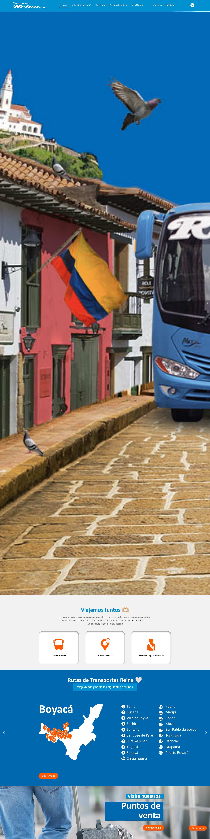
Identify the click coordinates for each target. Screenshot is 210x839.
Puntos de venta (118, 5)
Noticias (170, 5)
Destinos (100, 5)
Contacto (157, 5)
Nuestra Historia (59, 656)
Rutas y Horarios (105, 656)
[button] (192, 5)
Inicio (64, 5)
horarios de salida (139, 620)
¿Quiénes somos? (81, 5)
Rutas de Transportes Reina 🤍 (105, 680)
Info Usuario (138, 5)
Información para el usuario (151, 656)
